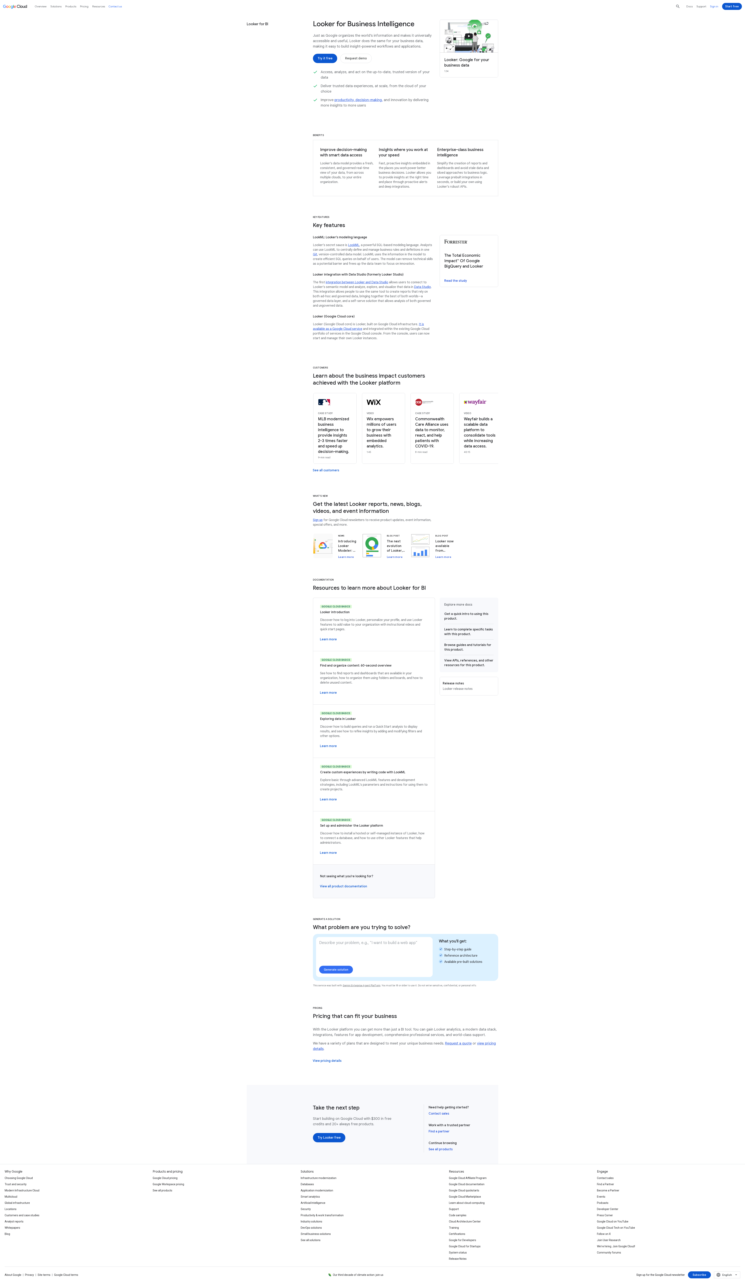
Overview (41, 6)
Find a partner (439, 1131)
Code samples (457, 1215)
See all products (441, 1149)
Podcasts (602, 1202)
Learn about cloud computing (467, 1202)
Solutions (56, 6)
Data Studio (422, 287)
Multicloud (11, 1196)
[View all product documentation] (343, 886)
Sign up (318, 520)
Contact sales (439, 1114)
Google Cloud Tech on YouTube (616, 1227)
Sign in (714, 6)
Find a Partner (605, 1184)
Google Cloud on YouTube (612, 1221)
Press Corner (605, 1215)
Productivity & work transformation (322, 1215)
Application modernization (317, 1190)
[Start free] (732, 6)
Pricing (84, 6)
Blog (7, 1233)
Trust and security (16, 1184)
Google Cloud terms (66, 1274)
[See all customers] (325, 470)
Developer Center (607, 1209)
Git (315, 254)
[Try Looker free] (329, 1137)
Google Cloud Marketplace (465, 1196)
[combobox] (727, 1274)
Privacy (29, 1274)
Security (306, 1209)
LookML (353, 245)
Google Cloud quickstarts (464, 1190)
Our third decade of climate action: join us (358, 1274)
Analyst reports (14, 1221)
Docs (689, 6)
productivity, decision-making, (358, 100)
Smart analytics (310, 1196)
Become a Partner (608, 1190)
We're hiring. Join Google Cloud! (616, 1246)
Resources (98, 6)
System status (458, 1252)
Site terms (44, 1274)
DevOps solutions (311, 1227)
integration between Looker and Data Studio (357, 282)
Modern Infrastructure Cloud (22, 1190)
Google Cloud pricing (165, 1178)
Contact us (115, 6)
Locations (10, 1209)
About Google (13, 1274)
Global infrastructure (17, 1202)
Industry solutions (311, 1221)
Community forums (609, 1252)
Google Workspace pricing (168, 1184)
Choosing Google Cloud (19, 1178)
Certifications (457, 1233)
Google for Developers (462, 1240)
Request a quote (458, 1043)
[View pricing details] (327, 1060)
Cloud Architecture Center (465, 1221)
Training (454, 1227)
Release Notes (458, 1258)
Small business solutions (316, 1233)
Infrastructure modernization (318, 1178)
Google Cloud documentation (466, 1184)
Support (701, 6)
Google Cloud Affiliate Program (468, 1178)
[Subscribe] (699, 1275)
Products (70, 6)
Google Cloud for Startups (465, 1246)
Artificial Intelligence (313, 1202)
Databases (307, 1184)
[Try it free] (325, 58)
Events (601, 1196)
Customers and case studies (22, 1215)
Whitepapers (12, 1227)
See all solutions (311, 1240)
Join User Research (609, 1240)
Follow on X (604, 1233)
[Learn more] (328, 639)
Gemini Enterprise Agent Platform (361, 985)
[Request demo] (356, 58)
